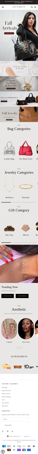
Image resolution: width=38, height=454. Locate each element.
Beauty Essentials (6, 396)
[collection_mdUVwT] (9, 224)
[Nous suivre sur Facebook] (3, 431)
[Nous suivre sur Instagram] (7, 431)
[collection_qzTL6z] (9, 186)
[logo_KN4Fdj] (20, 367)
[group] (19, 35)
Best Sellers (5, 406)
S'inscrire (8, 425)
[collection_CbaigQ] (26, 186)
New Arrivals (5, 403)
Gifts (3, 399)
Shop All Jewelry (6, 390)
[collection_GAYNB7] (26, 224)
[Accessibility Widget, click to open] (3, 452)
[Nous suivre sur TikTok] (12, 431)
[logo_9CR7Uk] (32, 367)
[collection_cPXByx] (26, 145)
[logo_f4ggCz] (9, 367)
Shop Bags (4, 387)
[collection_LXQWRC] (9, 328)
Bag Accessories (6, 393)
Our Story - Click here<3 (10, 384)
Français (26, 436)
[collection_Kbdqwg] (9, 145)
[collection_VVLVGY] (26, 328)
